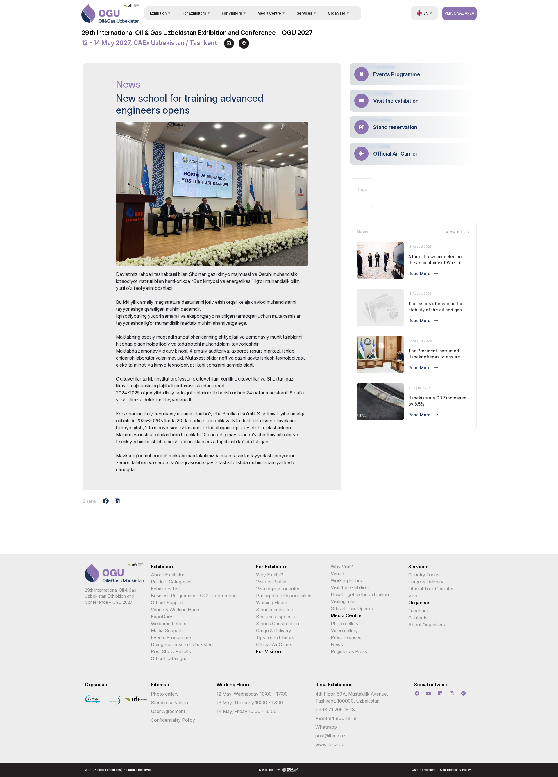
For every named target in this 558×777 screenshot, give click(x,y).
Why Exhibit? (269, 575)
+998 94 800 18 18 (336, 718)
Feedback (418, 611)
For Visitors (269, 651)
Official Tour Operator (353, 608)
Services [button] (304, 13)
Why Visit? (342, 566)
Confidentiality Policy (173, 720)
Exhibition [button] (158, 13)
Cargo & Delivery (273, 630)
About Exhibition (168, 575)
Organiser (419, 602)
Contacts (418, 618)
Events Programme (171, 637)
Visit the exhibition (350, 587)
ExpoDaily (161, 616)
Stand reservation (274, 609)
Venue (337, 573)
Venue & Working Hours (176, 609)
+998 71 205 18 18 (335, 709)
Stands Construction (277, 623)
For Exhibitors (271, 566)
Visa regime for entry (277, 589)
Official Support (167, 602)
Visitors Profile (271, 582)
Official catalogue (169, 658)
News (337, 644)
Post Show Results (171, 651)
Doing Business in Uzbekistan (182, 644)
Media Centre (346, 615)
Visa (412, 596)
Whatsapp (326, 727)
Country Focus (423, 575)
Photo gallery (345, 623)
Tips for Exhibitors (275, 637)
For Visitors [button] (232, 13)
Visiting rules (344, 601)
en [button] (425, 13)
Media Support (166, 630)
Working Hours (271, 602)
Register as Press (349, 651)
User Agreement (168, 711)
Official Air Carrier (274, 644)
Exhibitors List (165, 589)
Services (418, 566)
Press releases (346, 637)
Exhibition (162, 566)
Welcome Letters (168, 623)
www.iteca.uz (329, 744)
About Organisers (426, 625)
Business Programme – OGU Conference (194, 596)
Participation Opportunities (283, 596)
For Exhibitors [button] (194, 13)
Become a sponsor (276, 616)
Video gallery (344, 630)
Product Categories (171, 582)
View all (454, 231)
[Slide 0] (212, 258)
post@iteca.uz (330, 736)
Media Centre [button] (269, 13)
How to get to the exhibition (360, 594)
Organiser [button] (336, 13)
